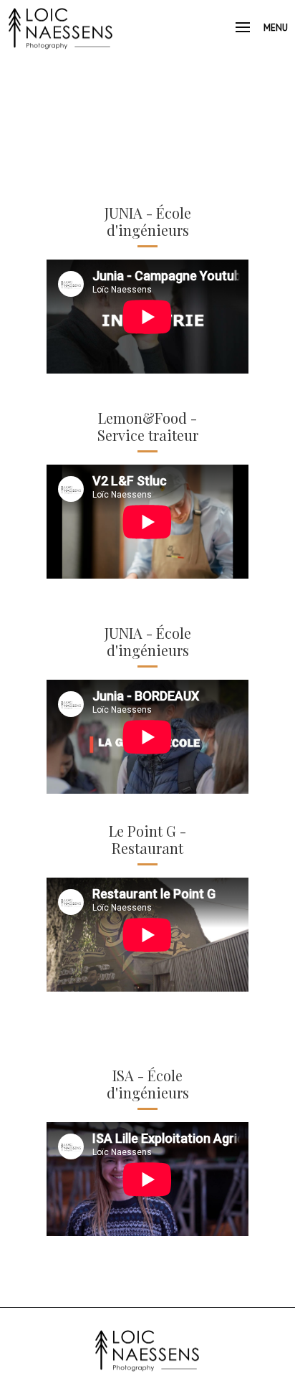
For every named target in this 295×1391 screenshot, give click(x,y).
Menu (275, 28)
